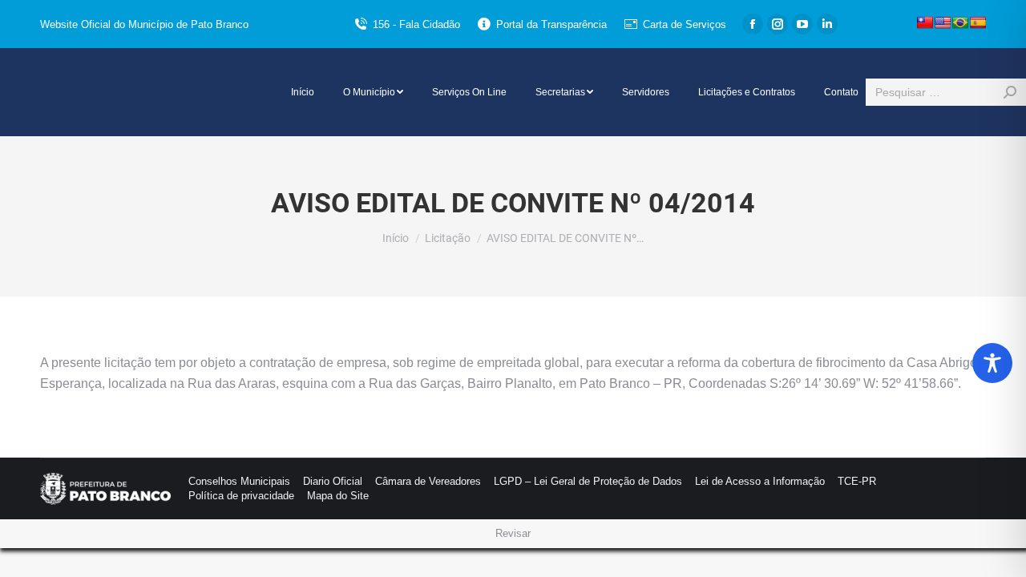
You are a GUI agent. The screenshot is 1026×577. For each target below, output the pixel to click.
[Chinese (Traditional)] (925, 22)
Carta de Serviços (684, 24)
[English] (943, 22)
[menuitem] (302, 92)
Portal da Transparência (551, 24)
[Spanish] (978, 22)
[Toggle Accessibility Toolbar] (992, 363)
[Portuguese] (960, 22)
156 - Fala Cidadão (416, 24)
